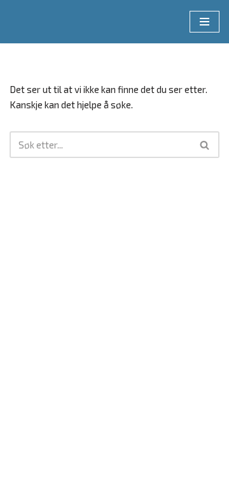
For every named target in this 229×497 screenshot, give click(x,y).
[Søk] (205, 144)
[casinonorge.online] (48, 21)
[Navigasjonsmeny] (204, 21)
